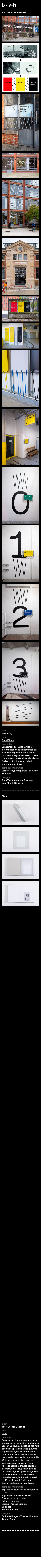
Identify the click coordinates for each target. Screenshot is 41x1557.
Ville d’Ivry (7, 733)
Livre (4, 1433)
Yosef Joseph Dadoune (13, 1426)
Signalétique (8, 740)
